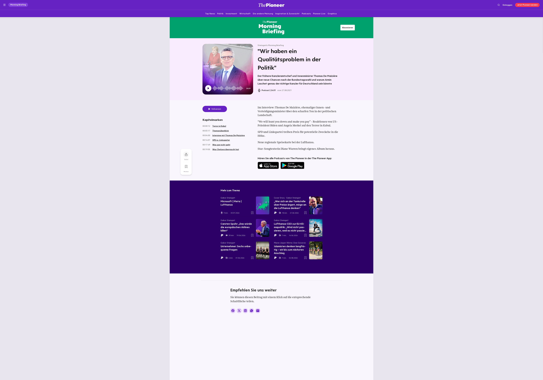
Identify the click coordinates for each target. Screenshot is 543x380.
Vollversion (216, 109)
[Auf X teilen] (239, 310)
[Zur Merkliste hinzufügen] (186, 167)
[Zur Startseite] (271, 5)
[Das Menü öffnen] (4, 5)
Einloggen (507, 5)
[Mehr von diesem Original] (271, 27)
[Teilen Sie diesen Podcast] (186, 154)
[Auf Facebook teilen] (232, 310)
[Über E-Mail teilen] (257, 310)
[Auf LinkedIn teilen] (245, 310)
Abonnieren (347, 27)
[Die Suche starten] (498, 5)
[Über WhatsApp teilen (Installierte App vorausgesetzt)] (251, 310)
